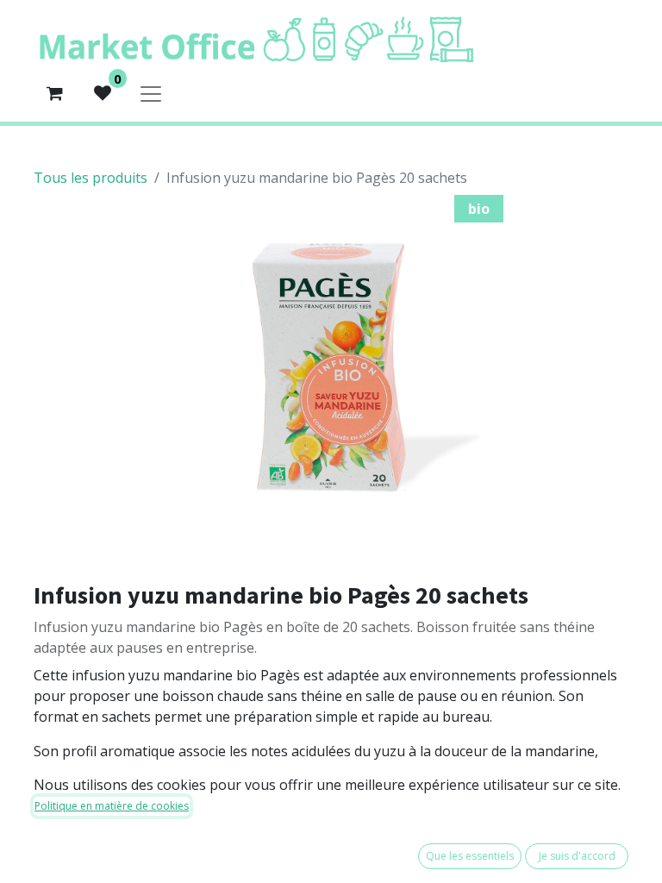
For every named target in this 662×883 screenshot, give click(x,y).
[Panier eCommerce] (54, 93)
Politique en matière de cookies (111, 805)
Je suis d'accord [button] (577, 856)
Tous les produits (90, 177)
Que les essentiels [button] (470, 856)
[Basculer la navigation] (151, 93)
